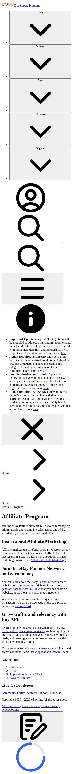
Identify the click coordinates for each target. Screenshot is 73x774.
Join (40, 12)
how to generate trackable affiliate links (33, 587)
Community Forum (13, 692)
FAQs (57, 692)
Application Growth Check (52, 652)
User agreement (40, 706)
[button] (32, 726)
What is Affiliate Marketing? (48, 560)
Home (5, 473)
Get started (16, 667)
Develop (40, 46)
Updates (40, 114)
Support (40, 148)
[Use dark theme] (61, 242)
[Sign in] (31, 211)
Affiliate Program (12, 507)
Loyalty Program (19, 677)
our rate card (23, 606)
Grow (40, 80)
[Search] (31, 241)
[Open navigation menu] (32, 288)
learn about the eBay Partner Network (35, 582)
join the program (22, 585)
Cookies (14, 709)
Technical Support (36, 692)
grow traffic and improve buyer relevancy (33, 629)
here (63, 353)
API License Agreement (16, 706)
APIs (12, 670)
